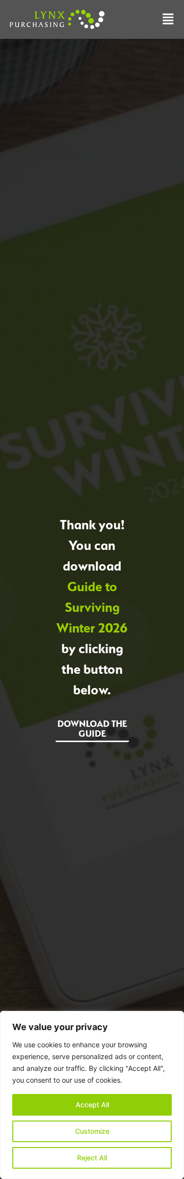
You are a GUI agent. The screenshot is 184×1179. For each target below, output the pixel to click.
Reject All (92, 1157)
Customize (92, 1131)
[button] (168, 20)
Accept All (92, 1104)
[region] (92, 1095)
